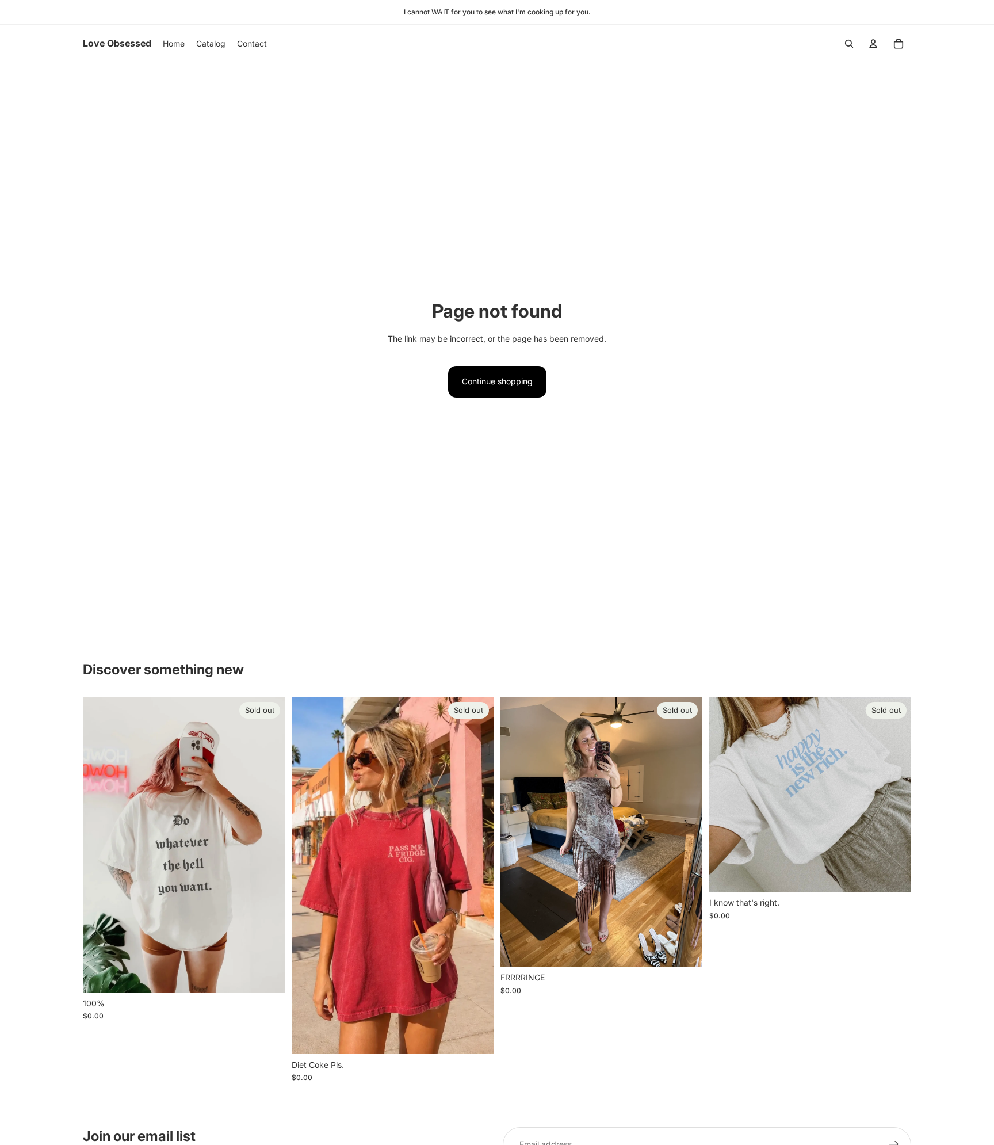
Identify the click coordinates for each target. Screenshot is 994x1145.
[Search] (849, 43)
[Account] (873, 43)
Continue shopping (497, 381)
